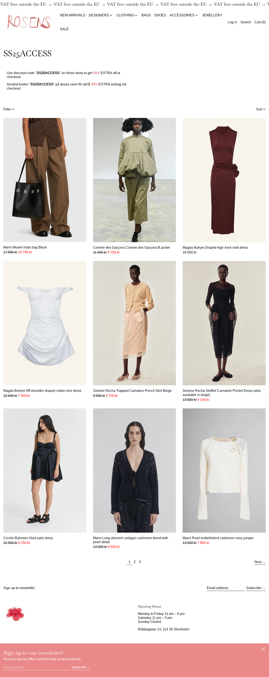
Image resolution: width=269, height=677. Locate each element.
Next (257, 562)
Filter (7, 109)
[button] (245, 22)
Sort (259, 109)
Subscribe (253, 588)
